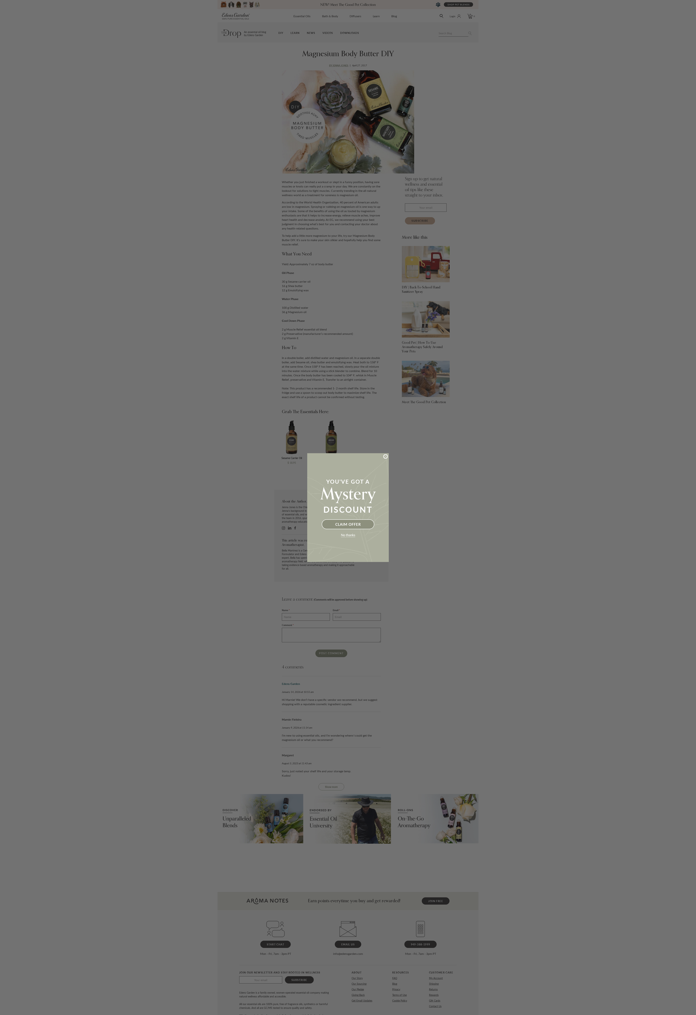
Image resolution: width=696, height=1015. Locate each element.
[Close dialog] (385, 456)
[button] (348, 535)
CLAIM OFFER (348, 524)
